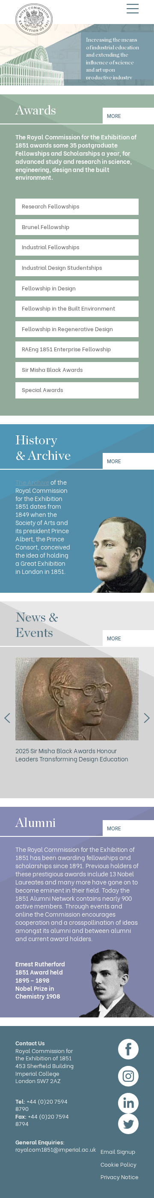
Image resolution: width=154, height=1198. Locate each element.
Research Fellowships (50, 206)
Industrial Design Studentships (62, 267)
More (114, 115)
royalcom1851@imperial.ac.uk (55, 1149)
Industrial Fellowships (50, 246)
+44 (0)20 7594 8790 (41, 1105)
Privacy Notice (120, 1176)
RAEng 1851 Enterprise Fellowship (66, 348)
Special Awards (42, 389)
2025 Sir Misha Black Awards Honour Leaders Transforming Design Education (71, 754)
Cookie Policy (118, 1164)
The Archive (32, 481)
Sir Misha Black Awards (52, 369)
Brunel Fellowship (45, 226)
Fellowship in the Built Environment (68, 308)
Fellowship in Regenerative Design (67, 328)
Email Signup (118, 1151)
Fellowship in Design (49, 288)
